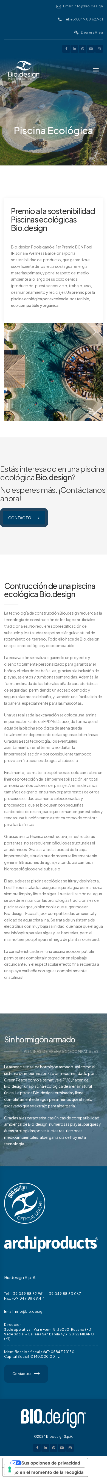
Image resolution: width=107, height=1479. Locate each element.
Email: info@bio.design (83, 6)
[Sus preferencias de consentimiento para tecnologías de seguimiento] (9, 1469)
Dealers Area (92, 32)
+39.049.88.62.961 (87, 19)
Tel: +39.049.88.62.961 (24, 1294)
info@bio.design (30, 1311)
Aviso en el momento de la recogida (45, 1472)
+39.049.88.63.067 (64, 1294)
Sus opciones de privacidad (50, 1463)
